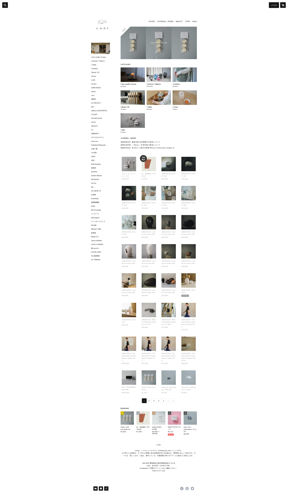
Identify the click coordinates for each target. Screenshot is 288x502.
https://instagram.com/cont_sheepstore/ (187, 488)
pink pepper (95, 217)
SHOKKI (94, 172)
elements (94, 126)
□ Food (93, 76)
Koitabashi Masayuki (98, 145)
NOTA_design (96, 210)
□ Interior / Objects (98, 61)
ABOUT (179, 21)
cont (92, 95)
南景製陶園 (95, 202)
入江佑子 (94, 114)
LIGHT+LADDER (97, 244)
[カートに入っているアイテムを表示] (283, 5)
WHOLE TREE (96, 229)
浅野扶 (93, 99)
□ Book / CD (95, 72)
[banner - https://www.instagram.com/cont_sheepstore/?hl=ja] (100, 48)
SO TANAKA (95, 259)
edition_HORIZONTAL (99, 110)
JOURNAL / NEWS (165, 21)
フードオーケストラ (98, 221)
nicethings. (95, 198)
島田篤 (93, 168)
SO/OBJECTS (96, 191)
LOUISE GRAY (96, 252)
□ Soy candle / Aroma (98, 57)
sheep (93, 91)
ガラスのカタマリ (97, 137)
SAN (92, 160)
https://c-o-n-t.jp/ (192, 488)
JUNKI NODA (96, 87)
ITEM (187, 21)
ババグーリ (95, 214)
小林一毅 (94, 149)
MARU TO (94, 237)
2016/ (93, 206)
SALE (194, 21)
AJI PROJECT (96, 103)
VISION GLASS (96, 118)
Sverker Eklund (96, 175)
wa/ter (93, 122)
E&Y (92, 107)
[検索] (5, 5)
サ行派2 (94, 152)
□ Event (94, 84)
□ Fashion (94, 68)
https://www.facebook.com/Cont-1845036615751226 (181, 488)
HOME (152, 21)
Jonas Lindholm (96, 240)
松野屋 (93, 233)
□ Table (93, 65)
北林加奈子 (95, 133)
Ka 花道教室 (95, 256)
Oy (92, 130)
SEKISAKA (95, 179)
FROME (94, 225)
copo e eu (94, 141)
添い (92, 187)
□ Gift (93, 80)
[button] (274, 5)
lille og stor (95, 248)
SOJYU (93, 183)
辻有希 (93, 194)
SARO (93, 156)
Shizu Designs (96, 164)
